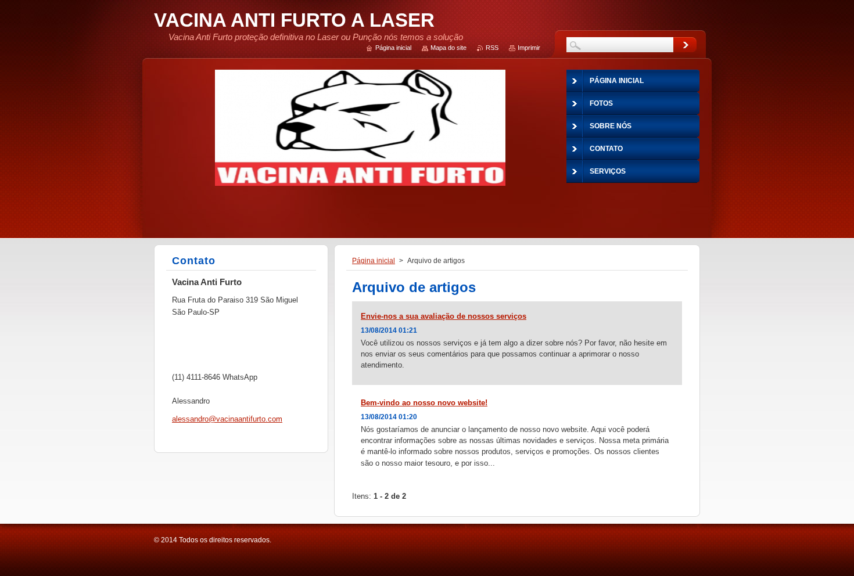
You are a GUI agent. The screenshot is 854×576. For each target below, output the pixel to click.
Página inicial (373, 260)
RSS (492, 47)
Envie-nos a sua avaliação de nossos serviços (443, 316)
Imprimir (529, 47)
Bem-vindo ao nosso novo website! (424, 402)
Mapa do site (448, 47)
